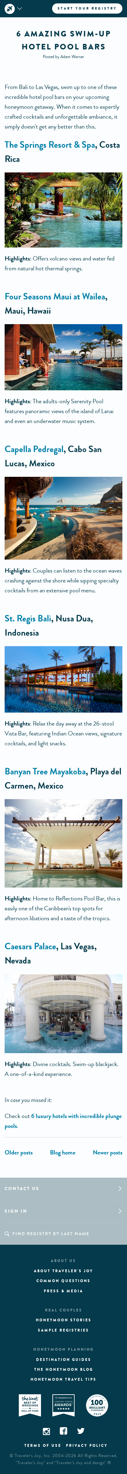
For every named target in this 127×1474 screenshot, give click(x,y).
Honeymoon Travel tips (63, 1379)
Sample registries (63, 1330)
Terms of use (42, 1445)
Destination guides (63, 1359)
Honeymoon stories (64, 1320)
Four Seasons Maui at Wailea (55, 296)
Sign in (16, 1211)
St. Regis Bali (28, 618)
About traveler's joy (63, 1271)
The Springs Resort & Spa (50, 144)
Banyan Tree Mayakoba (45, 771)
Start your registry (87, 8)
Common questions (63, 1281)
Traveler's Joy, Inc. (33, 1456)
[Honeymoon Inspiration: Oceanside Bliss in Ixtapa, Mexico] (19, 1152)
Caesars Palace (30, 946)
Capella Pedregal (34, 449)
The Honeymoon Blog (63, 1369)
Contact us (22, 1188)
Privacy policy (87, 1445)
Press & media (63, 1291)
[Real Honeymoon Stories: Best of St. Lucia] (107, 1152)
